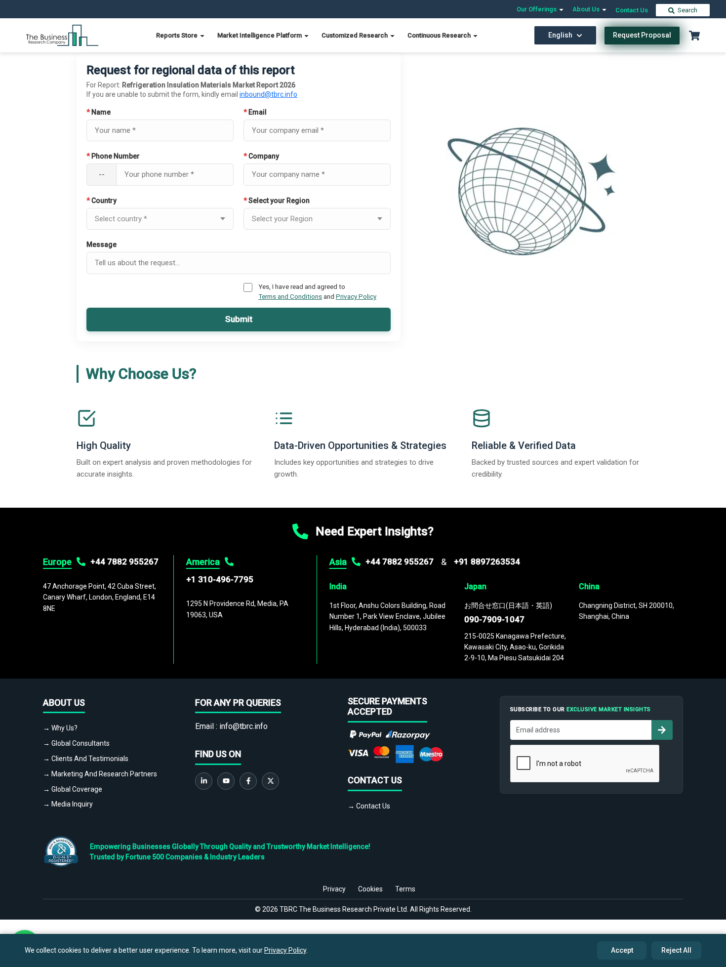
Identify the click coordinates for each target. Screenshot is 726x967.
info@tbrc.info (243, 726)
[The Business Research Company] (62, 35)
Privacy (334, 889)
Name (98, 112)
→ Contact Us (369, 806)
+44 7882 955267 (124, 561)
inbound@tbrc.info (268, 94)
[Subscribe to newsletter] (662, 730)
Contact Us (631, 10)
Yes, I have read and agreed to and (317, 291)
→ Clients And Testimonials (85, 759)
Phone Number (113, 156)
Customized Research (355, 35)
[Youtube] (226, 781)
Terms (405, 889)
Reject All (676, 950)
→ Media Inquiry (68, 804)
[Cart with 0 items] (694, 35)
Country (101, 200)
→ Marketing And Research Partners (100, 774)
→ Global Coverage (72, 789)
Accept (622, 950)
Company (261, 156)
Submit (238, 319)
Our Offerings (537, 9)
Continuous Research (439, 35)
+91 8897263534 (487, 561)
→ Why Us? (60, 728)
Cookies (370, 889)
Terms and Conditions (290, 296)
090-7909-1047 (494, 619)
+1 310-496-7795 (219, 579)
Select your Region (276, 200)
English (560, 35)
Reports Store (177, 35)
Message (101, 244)
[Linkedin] (203, 781)
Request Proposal (642, 35)
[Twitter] (270, 781)
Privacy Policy (356, 296)
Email (255, 112)
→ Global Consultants (76, 743)
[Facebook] (248, 781)
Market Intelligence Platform (260, 35)
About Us (586, 9)
